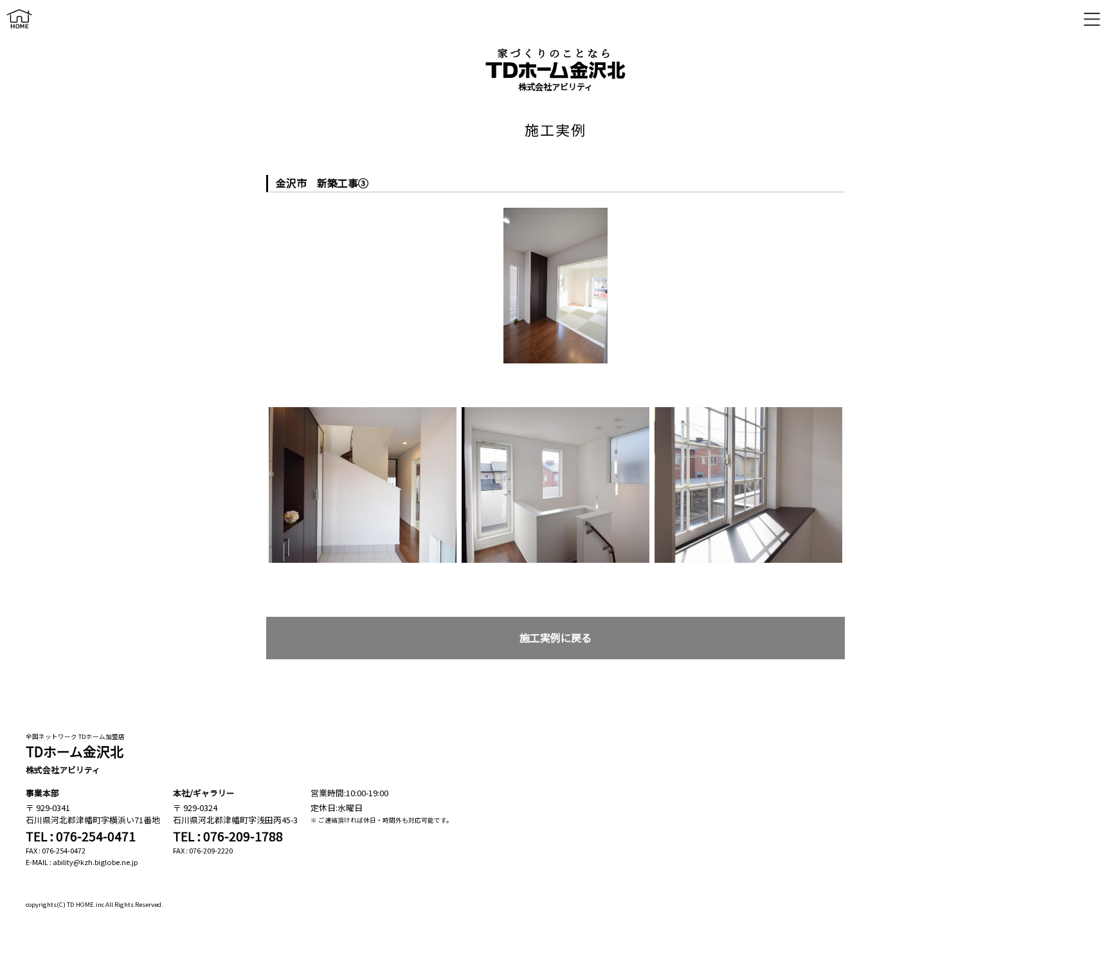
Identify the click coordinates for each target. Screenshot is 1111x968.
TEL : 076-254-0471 (81, 836)
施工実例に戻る (555, 637)
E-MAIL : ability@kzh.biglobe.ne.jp (82, 862)
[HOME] (19, 31)
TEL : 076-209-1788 (228, 836)
